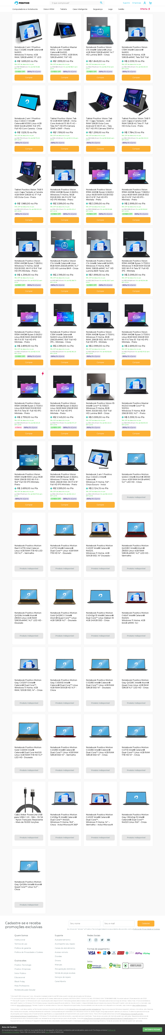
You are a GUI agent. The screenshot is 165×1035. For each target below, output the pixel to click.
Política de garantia (22, 948)
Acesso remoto (61, 952)
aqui (47, 1032)
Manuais (58, 965)
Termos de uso (20, 944)
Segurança (97, 9)
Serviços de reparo (63, 977)
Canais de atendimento (65, 948)
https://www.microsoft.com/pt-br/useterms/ (85, 1009)
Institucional (19, 940)
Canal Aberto (60, 981)
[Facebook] (89, 940)
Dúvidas (58, 956)
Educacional (19, 977)
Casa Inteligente (80, 9)
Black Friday (19, 981)
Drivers (58, 961)
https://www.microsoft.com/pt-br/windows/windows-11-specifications (108, 1018)
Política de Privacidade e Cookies (146, 929)
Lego (110, 9)
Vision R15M (48, 9)
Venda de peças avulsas (65, 973)
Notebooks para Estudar (24, 990)
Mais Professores (21, 986)
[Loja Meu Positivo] (22, 3)
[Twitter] (102, 940)
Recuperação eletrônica (65, 969)
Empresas (136, 3)
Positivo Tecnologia (22, 965)
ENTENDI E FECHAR (152, 1029)
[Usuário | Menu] (144, 3)
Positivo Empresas (22, 969)
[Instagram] (96, 940)
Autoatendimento (62, 940)
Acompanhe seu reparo (65, 944)
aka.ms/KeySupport (24, 1005)
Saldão (121, 9)
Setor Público (20, 973)
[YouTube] (108, 940)
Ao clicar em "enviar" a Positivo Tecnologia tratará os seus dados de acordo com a (113, 929)
